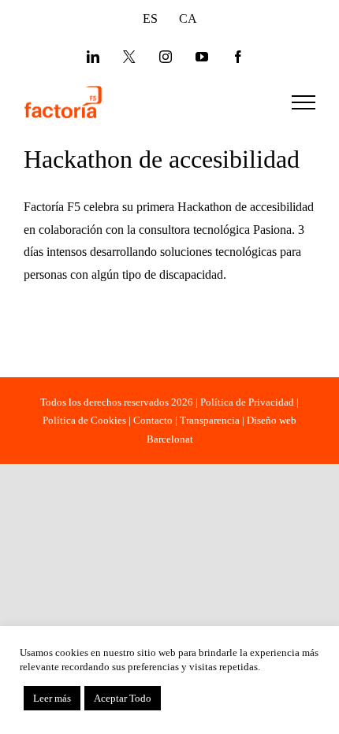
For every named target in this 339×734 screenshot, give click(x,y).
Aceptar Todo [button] (122, 698)
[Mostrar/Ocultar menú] (303, 102)
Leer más (52, 698)
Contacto (153, 420)
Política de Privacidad (247, 402)
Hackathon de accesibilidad (162, 159)
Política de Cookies (84, 420)
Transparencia (210, 420)
